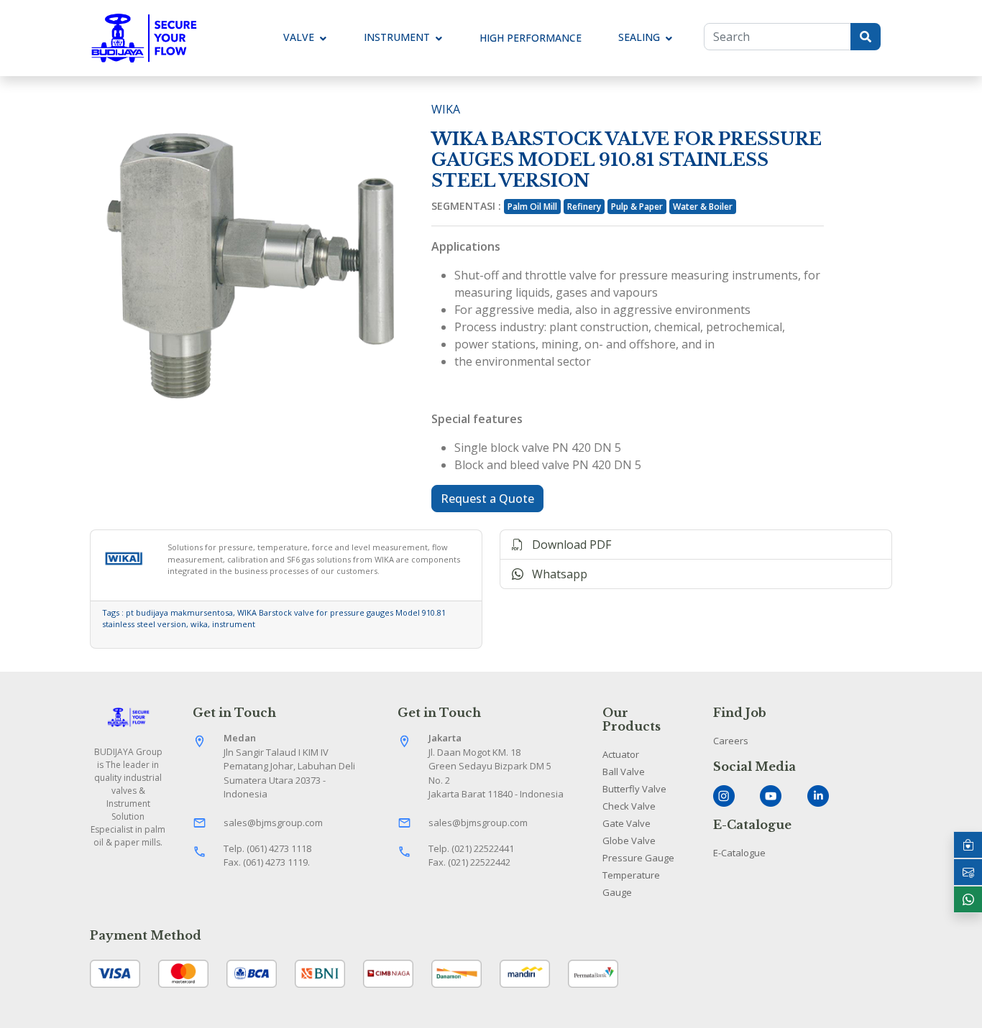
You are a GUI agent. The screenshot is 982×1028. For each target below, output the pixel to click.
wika (199, 624)
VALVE (298, 37)
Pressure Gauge (638, 857)
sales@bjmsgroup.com (273, 822)
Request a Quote (487, 498)
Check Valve (629, 806)
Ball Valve (623, 771)
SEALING (639, 37)
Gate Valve (626, 823)
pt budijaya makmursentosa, (181, 612)
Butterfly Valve (634, 788)
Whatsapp (555, 574)
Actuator (620, 754)
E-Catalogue (739, 852)
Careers (730, 740)
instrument (233, 624)
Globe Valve (629, 840)
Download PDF (567, 544)
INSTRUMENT (397, 37)
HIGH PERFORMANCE (530, 38)
